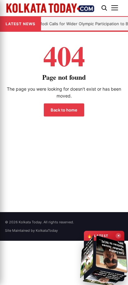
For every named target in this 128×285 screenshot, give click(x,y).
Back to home (64, 109)
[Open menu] (117, 8)
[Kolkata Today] (50, 8)
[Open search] (104, 8)
